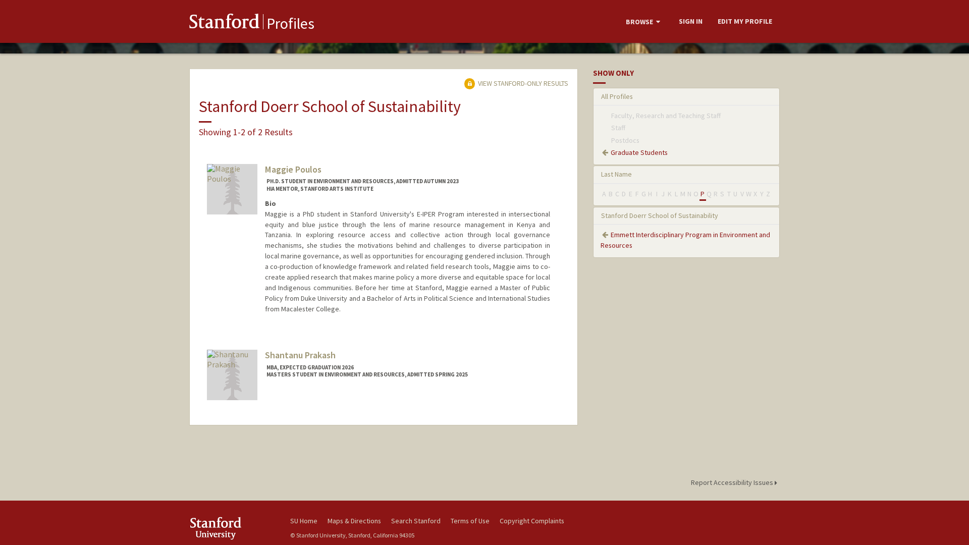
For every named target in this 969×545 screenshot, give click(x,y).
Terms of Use (470, 520)
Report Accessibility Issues (733, 482)
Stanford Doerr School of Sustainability (659, 215)
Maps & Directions (354, 520)
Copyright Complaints (532, 520)
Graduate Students (639, 152)
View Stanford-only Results (522, 83)
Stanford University (232, 528)
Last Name (616, 174)
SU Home (303, 520)
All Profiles (617, 96)
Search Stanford (416, 520)
